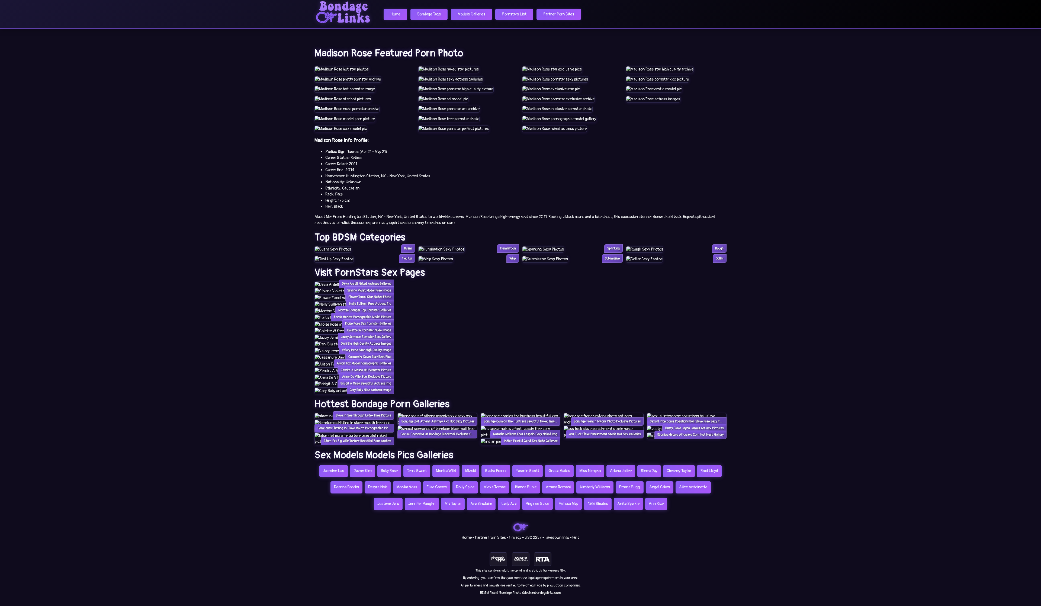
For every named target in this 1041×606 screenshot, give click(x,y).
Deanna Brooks (346, 487)
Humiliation (508, 248)
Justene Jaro (388, 503)
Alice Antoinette (693, 487)
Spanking (613, 248)
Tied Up (407, 258)
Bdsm (408, 248)
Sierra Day (649, 470)
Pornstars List (514, 14)
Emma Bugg (629, 487)
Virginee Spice (537, 503)
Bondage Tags (429, 14)
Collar (720, 258)
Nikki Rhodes (597, 503)
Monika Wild (446, 470)
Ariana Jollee (621, 470)
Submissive (612, 258)
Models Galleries (471, 14)
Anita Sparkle (628, 503)
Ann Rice (656, 503)
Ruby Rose (389, 470)
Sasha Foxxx (496, 470)
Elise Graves (436, 487)
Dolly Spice (465, 487)
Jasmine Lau (333, 470)
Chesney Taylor (679, 470)
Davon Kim (363, 470)
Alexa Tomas (495, 487)
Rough (719, 248)
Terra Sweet (417, 470)
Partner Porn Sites (558, 14)
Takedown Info (557, 537)
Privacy (515, 537)
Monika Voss (406, 487)
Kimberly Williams (595, 487)
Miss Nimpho (590, 470)
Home (395, 14)
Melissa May (568, 503)
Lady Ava (508, 503)
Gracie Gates (559, 470)
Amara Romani (558, 487)
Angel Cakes (659, 487)
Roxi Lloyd (709, 470)
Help (575, 537)
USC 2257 (533, 537)
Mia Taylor (453, 503)
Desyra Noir (377, 487)
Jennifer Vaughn (421, 503)
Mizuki (470, 470)
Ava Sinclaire (481, 503)
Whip (512, 258)
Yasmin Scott (527, 470)
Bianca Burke (525, 487)
